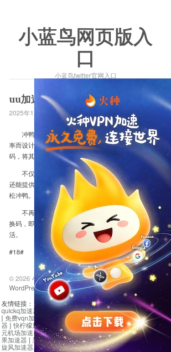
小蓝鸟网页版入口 (86, 47)
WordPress (25, 287)
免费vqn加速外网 (29, 317)
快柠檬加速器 (32, 325)
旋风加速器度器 (23, 347)
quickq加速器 (20, 310)
